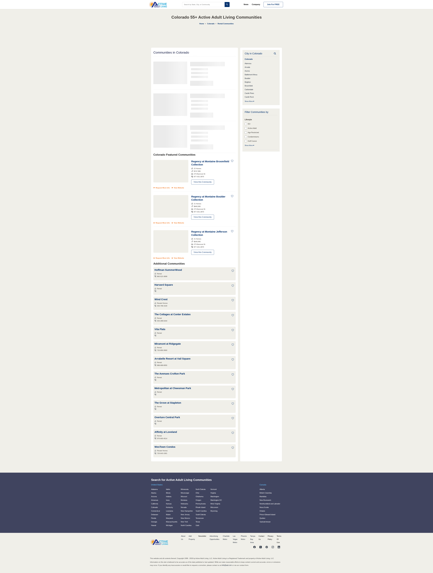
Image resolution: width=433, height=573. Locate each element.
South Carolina (201, 511)
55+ (249, 124)
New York (184, 522)
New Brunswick (265, 500)
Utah (197, 525)
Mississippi (185, 493)
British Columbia (266, 493)
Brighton (248, 82)
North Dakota (200, 489)
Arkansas (154, 500)
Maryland (169, 518)
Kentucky (169, 507)
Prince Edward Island (267, 514)
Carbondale (249, 89)
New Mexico (185, 518)
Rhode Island (200, 507)
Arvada (247, 67)
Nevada (184, 507)
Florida (153, 518)
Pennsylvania (201, 504)
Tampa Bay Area (252, 539)
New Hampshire (187, 511)
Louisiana (169, 511)
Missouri (184, 496)
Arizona (154, 496)
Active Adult (252, 128)
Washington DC (216, 500)
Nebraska (184, 504)
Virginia (213, 493)
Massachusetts (171, 522)
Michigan (169, 525)
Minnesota (184, 489)
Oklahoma (199, 496)
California (154, 504)
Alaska (153, 493)
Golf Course (252, 141)
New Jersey (185, 514)
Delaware (154, 514)
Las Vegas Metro (235, 539)
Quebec (262, 518)
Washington (214, 496)
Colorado (154, 507)
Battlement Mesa (251, 75)
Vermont (213, 489)
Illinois (168, 493)
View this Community (203, 182)
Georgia (154, 522)
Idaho (168, 489)
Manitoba (263, 496)
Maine (168, 514)
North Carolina (186, 525)
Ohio (197, 493)
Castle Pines (249, 93)
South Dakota (201, 514)
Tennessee (200, 518)
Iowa (167, 500)
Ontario (262, 511)
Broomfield (249, 86)
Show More (249, 101)
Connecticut (155, 511)
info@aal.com (227, 565)
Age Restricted (253, 132)
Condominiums (253, 137)
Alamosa (248, 63)
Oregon (198, 500)
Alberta (262, 489)
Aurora (247, 71)
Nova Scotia (264, 507)
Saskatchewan (265, 522)
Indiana (168, 496)
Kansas (169, 504)
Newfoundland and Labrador (270, 504)
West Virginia (215, 504)
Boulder (247, 78)
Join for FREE (273, 4)
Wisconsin (214, 507)
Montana (184, 500)
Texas (198, 522)
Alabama (154, 489)
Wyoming (213, 511)
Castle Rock (249, 97)
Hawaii (153, 525)
